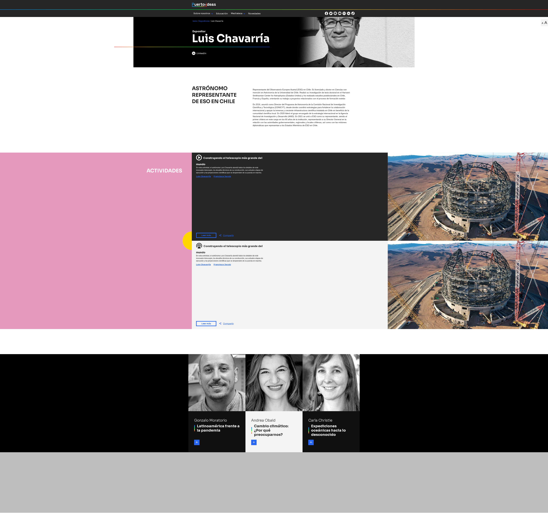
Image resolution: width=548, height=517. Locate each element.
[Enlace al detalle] (197, 442)
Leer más (206, 235)
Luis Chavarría (203, 176)
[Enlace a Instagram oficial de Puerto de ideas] (335, 13)
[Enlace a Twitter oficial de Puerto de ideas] (331, 13)
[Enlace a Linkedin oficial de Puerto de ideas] (348, 13)
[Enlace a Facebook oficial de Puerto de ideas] (326, 13)
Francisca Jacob (222, 176)
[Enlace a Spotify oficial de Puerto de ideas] (344, 13)
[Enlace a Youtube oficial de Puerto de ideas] (339, 13)
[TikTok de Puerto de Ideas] (353, 13)
